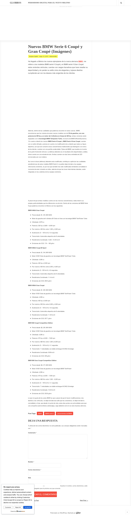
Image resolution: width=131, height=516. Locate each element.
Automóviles (53, 56)
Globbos (15, 2)
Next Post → (84, 500)
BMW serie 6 (49, 413)
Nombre (31, 462)
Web (29, 478)
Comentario (32, 433)
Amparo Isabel (33, 56)
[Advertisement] (65, 21)
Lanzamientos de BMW (64, 413)
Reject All (18, 507)
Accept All (27, 507)
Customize (8, 507)
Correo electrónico (34, 470)
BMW (80, 61)
